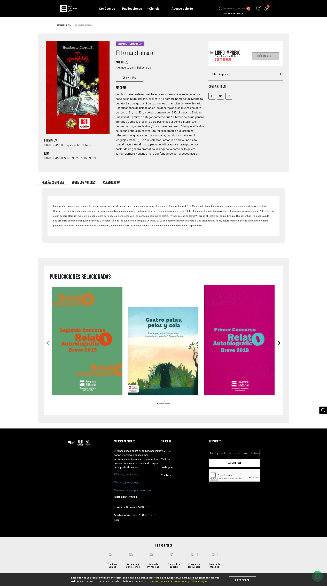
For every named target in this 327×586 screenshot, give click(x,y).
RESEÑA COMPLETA (53, 181)
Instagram (167, 467)
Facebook (167, 451)
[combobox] (235, 8)
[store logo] (68, 8)
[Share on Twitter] (220, 96)
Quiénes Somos (112, 565)
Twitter (165, 459)
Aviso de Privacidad (153, 565)
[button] (158, 403)
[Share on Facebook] (211, 96)
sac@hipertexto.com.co (139, 490)
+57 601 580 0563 (130, 474)
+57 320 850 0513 (129, 482)
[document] (163, 579)
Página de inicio (64, 25)
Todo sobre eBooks (174, 565)
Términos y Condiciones (133, 565)
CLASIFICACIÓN (111, 181)
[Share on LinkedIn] (228, 96)
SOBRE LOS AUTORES (84, 181)
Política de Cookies (214, 565)
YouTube (166, 475)
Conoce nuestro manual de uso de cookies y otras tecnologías (176, 581)
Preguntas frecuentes (194, 565)
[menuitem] (107, 8)
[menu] (147, 8)
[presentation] (279, 343)
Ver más (87, 360)
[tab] (245, 74)
